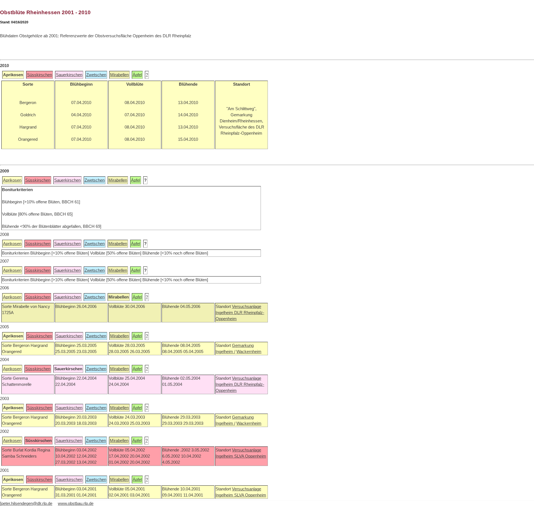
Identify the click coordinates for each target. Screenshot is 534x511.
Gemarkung (243, 345)
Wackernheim (248, 351)
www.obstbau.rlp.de (75, 503)
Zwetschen (96, 75)
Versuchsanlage (246, 306)
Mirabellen (119, 75)
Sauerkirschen (69, 75)
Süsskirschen (39, 75)
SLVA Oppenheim (250, 456)
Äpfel (137, 75)
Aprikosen (12, 180)
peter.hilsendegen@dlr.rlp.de (26, 503)
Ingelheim (225, 312)
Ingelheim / (225, 351)
